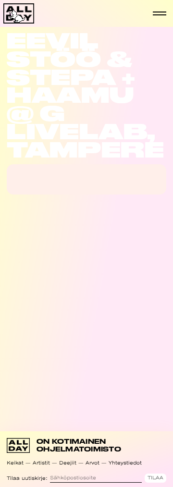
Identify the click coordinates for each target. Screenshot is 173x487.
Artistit (41, 463)
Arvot (92, 463)
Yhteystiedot (125, 463)
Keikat (15, 463)
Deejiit (67, 463)
